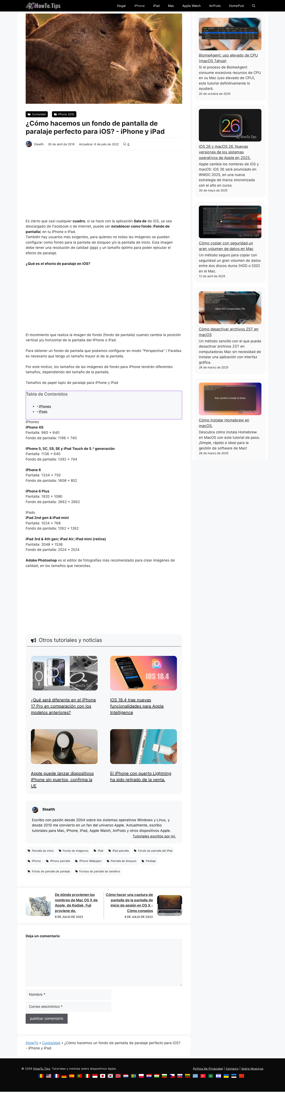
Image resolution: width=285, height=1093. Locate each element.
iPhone (139, 6)
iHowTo (32, 1043)
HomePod (236, 6)
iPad (156, 6)
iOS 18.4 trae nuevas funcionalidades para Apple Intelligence (137, 706)
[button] (253, 5)
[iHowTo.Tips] (43, 5)
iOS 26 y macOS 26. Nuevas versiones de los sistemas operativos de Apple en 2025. (225, 152)
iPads (43, 412)
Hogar (121, 6)
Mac (171, 6)
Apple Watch (191, 6)
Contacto (232, 1068)
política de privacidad (208, 1068)
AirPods (215, 6)
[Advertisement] (104, 182)
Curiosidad (51, 1043)
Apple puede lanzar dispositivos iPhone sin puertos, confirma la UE (62, 779)
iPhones (45, 406)
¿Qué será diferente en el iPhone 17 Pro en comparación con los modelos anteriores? (63, 706)
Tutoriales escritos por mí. (154, 836)
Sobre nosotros (252, 1068)
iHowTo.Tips (41, 1068)
